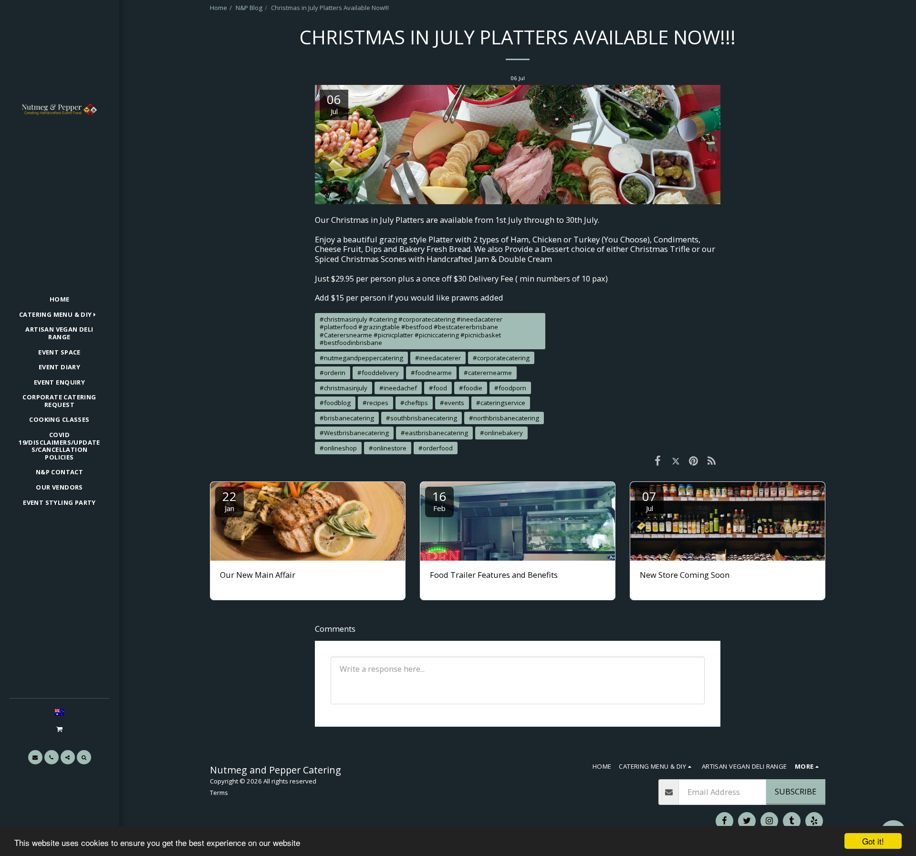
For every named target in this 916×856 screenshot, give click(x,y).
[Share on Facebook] (657, 460)
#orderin (332, 372)
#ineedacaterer (438, 358)
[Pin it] (693, 460)
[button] (59, 728)
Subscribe (795, 791)
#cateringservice (500, 402)
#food (438, 388)
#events (452, 402)
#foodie (470, 388)
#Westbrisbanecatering (354, 432)
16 (439, 500)
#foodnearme (431, 372)
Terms (219, 792)
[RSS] (711, 460)
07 (649, 500)
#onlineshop (338, 448)
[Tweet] (676, 460)
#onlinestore (387, 448)
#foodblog (335, 402)
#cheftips (414, 402)
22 (229, 500)
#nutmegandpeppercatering (361, 358)
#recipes (375, 402)
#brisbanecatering (347, 418)
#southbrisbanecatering (421, 418)
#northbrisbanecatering (504, 418)
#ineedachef (398, 388)
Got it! (873, 841)
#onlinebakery (501, 432)
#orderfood (435, 448)
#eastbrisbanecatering (434, 432)
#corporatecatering (501, 358)
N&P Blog (249, 7)
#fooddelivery (378, 372)
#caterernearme (488, 372)
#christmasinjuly (343, 388)
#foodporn (510, 388)
